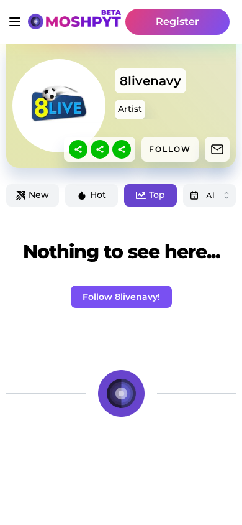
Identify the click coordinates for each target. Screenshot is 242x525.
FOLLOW (170, 149)
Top (157, 194)
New (39, 194)
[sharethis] (78, 149)
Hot (98, 194)
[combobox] (209, 195)
